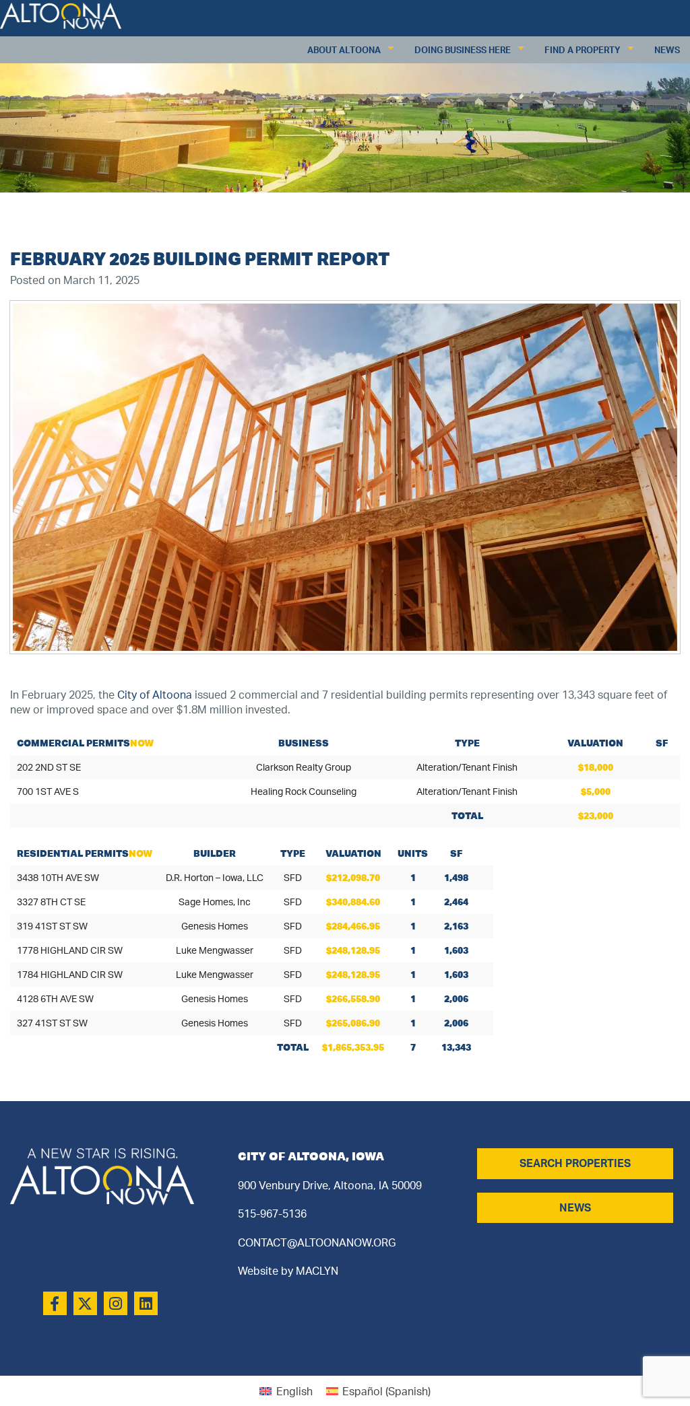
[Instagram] (115, 1303)
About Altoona (344, 49)
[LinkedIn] (146, 1303)
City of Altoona (154, 694)
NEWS (575, 1207)
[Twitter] (85, 1303)
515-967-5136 (272, 1213)
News (667, 49)
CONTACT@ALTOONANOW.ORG (317, 1242)
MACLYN (317, 1270)
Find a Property (582, 49)
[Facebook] (55, 1303)
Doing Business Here (462, 49)
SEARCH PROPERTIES (575, 1163)
